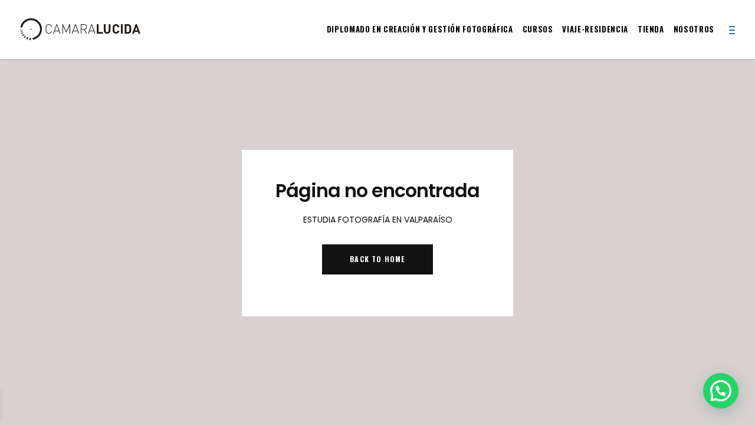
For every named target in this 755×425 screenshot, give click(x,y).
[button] (720, 390)
